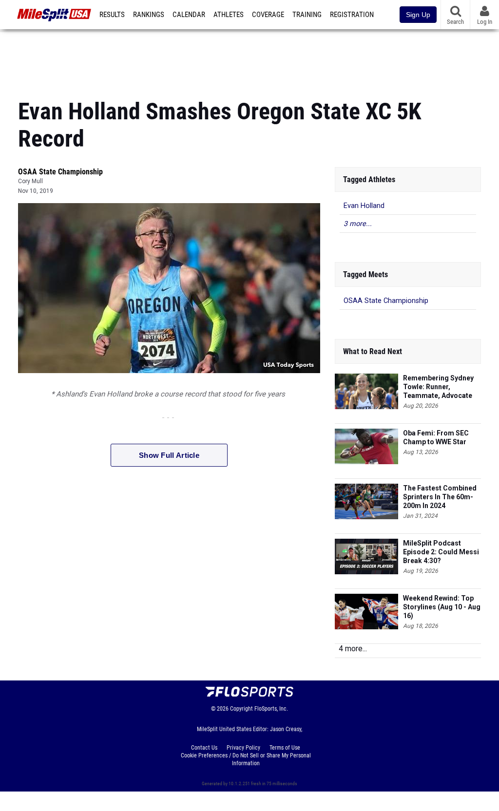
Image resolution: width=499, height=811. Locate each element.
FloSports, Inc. (271, 708)
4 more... (353, 648)
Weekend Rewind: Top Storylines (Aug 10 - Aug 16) (441, 607)
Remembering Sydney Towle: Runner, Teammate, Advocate (438, 386)
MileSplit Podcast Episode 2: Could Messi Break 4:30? (441, 552)
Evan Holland (364, 206)
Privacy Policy (243, 747)
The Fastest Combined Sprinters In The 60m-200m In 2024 (440, 496)
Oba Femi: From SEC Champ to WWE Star (436, 437)
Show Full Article (169, 455)
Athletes (228, 14)
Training (307, 14)
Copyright (241, 708)
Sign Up (418, 15)
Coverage (268, 14)
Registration (352, 14)
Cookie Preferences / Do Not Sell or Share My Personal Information (246, 759)
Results (112, 14)
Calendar (189, 14)
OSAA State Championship (60, 171)
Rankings (148, 14)
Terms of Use (284, 747)
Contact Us (204, 747)
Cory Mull (30, 181)
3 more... (358, 224)
